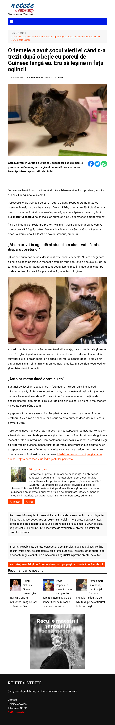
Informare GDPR (17, 708)
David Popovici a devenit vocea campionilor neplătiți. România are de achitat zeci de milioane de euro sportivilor (57, 593)
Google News (47, 564)
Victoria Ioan (17, 77)
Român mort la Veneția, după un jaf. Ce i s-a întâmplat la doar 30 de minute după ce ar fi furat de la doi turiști (90, 593)
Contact (12, 699)
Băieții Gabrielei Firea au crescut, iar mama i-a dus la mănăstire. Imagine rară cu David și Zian (23, 593)
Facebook (97, 564)
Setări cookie (16, 712)
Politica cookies (17, 704)
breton (16, 501)
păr (31, 501)
